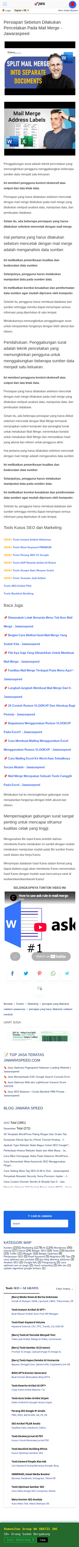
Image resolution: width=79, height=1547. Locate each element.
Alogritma (55, 1256)
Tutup (43, 1540)
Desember (10, 1128)
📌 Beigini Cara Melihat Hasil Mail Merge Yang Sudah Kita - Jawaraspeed (35, 640)
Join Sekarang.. (20, 1539)
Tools (55, 1250)
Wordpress (59, 1247)
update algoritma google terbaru (22, 1268)
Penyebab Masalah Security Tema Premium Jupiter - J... (36, 1176)
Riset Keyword (36, 1256)
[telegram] (67, 975)
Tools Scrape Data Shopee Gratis (29, 570)
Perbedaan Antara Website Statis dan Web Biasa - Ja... (36, 1150)
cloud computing (43, 1265)
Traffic (13, 1253)
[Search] (64, 1222)
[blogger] (26, 975)
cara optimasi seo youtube (19, 1259)
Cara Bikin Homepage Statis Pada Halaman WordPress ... (37, 1156)
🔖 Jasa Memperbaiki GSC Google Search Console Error (37, 1076)
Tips (67, 1256)
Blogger (27, 1253)
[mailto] (40, 990)
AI (43, 1247)
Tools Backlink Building (19, 593)
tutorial (8, 1250)
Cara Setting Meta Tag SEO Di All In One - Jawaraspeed (36, 1170)
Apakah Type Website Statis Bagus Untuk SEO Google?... (37, 1145)
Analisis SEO (11, 1262)
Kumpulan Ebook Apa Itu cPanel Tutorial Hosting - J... (35, 1139)
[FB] (12, 975)
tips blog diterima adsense (54, 1259)
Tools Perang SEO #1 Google (26, 555)
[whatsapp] (53, 975)
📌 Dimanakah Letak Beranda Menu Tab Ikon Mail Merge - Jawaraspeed (38, 622)
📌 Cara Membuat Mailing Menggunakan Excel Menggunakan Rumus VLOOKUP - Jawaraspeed (37, 745)
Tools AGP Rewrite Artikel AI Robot (30, 562)
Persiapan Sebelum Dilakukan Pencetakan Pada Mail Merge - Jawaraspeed (33, 28)
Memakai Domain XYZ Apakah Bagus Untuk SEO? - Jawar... (39, 1187)
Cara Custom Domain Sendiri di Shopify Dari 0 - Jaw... (35, 1181)
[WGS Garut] (39, 1042)
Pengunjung (48, 1262)
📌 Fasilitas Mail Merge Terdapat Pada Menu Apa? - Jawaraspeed (39, 675)
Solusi (21, 1250)
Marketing (27, 1247)
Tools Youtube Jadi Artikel (25, 578)
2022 (7, 1122)
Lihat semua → (64, 1288)
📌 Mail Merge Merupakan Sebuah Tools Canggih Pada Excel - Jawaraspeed (38, 780)
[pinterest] (40, 975)
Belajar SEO (38, 1250)
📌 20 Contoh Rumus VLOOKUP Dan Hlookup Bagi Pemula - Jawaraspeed (39, 710)
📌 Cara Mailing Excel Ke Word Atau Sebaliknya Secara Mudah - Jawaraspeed (37, 763)
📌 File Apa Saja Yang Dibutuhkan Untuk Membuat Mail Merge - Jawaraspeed (39, 657)
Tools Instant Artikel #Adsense (27, 539)
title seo (62, 1265)
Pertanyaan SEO (13, 1256)
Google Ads (30, 1262)
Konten (8, 1247)
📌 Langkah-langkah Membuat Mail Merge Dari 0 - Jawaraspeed (38, 692)
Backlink (69, 1250)
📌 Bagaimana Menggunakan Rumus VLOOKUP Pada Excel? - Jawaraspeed (37, 728)
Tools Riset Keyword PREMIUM (27, 547)
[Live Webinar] (72, 4)
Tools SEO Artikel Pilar (18, 585)
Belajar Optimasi (48, 1253)
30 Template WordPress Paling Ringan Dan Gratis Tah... (36, 1134)
